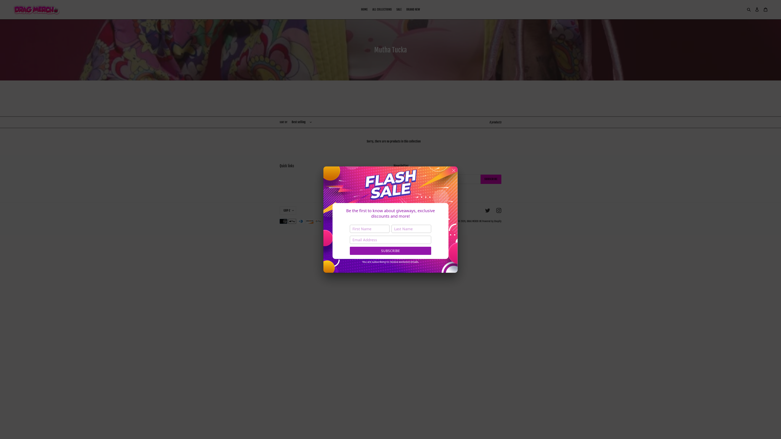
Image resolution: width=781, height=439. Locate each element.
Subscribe (390, 251)
